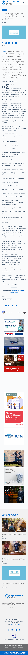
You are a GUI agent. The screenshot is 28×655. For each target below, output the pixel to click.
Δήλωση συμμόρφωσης (10, 647)
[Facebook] (3, 42)
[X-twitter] (12, 630)
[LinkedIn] (10, 42)
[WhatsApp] (13, 42)
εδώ (6, 284)
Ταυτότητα (22, 649)
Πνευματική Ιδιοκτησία (17, 645)
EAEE (4, 299)
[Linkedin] (19, 630)
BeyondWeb (22, 653)
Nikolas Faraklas (6, 653)
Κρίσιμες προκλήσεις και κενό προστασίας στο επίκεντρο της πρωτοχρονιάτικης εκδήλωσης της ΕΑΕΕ (13, 559)
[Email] (16, 42)
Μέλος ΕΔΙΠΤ (20, 647)
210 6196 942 (15, 626)
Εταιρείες (4, 9)
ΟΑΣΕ (5, 51)
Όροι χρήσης (8, 645)
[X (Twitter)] (6, 42)
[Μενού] (25, 2)
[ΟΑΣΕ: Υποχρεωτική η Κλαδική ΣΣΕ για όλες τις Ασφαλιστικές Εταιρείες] (14, 573)
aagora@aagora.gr (15, 624)
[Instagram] (16, 630)
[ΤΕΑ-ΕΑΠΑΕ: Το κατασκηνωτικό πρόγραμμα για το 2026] (14, 525)
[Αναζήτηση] (23, 2)
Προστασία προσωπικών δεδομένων (11, 649)
